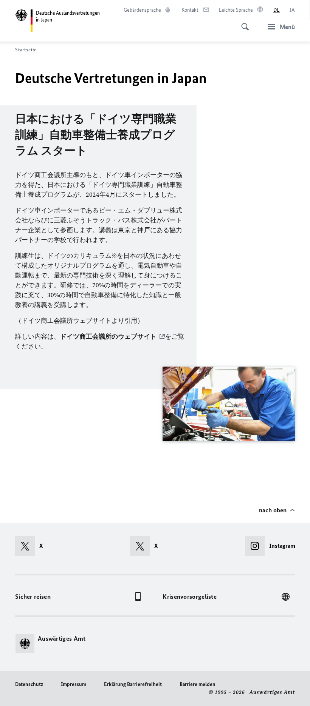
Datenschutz (29, 684)
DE (276, 10)
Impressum (73, 684)
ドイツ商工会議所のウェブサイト (108, 336)
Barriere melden (197, 684)
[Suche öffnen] (242, 22)
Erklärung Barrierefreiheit (133, 684)
